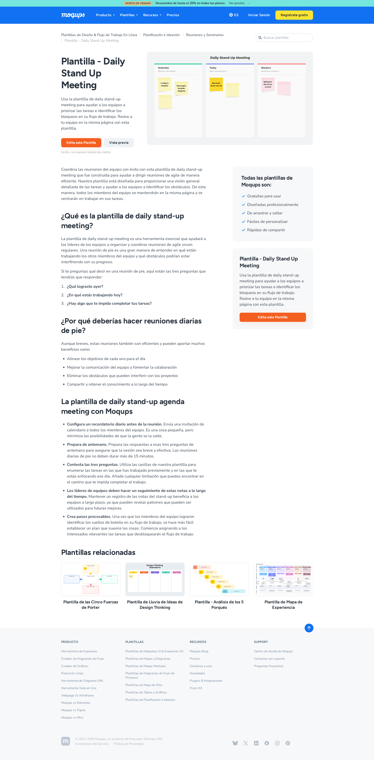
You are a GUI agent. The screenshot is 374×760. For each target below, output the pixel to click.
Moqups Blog (199, 651)
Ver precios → (239, 3)
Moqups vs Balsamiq (75, 703)
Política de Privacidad (128, 744)
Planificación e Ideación (161, 35)
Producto (103, 15)
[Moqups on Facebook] (266, 743)
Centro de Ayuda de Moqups (273, 651)
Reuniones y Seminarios (205, 35)
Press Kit (196, 688)
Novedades (197, 673)
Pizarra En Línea (72, 673)
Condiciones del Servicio (92, 744)
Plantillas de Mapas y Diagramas (147, 659)
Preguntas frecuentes (268, 666)
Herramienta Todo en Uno (78, 688)
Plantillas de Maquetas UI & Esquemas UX (154, 651)
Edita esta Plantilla (81, 142)
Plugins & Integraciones (206, 681)
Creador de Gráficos (74, 666)
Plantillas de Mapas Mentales (145, 666)
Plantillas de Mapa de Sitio (143, 685)
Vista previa (119, 142)
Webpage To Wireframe (77, 695)
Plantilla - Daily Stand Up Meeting (92, 40)
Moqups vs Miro (72, 717)
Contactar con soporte (269, 659)
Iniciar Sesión (259, 15)
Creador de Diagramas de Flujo (82, 659)
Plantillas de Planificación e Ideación (150, 700)
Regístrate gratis (294, 15)
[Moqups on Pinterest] (287, 743)
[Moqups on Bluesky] (235, 743)
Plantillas (127, 15)
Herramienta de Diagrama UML (82, 681)
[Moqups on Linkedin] (256, 743)
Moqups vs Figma (73, 710)
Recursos (150, 15)
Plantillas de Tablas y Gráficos (146, 692)
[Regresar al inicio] (309, 628)
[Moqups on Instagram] (277, 743)
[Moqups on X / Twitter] (245, 743)
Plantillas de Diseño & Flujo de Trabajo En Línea (99, 35)
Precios (173, 15)
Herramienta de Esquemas (79, 651)
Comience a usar (201, 666)
